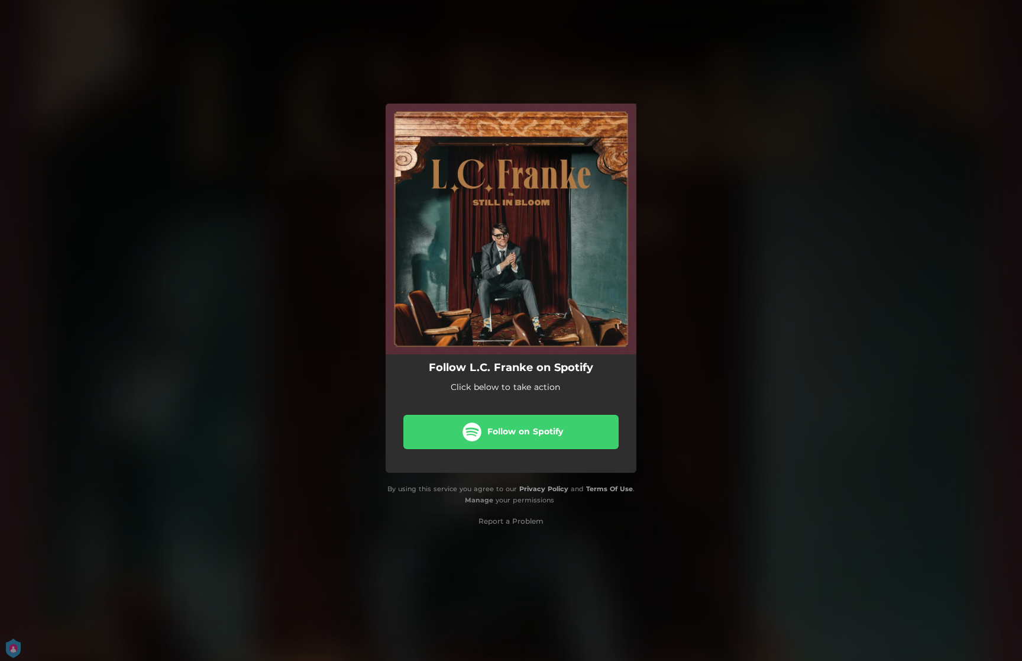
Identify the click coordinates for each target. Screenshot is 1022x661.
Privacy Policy (543, 489)
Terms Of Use (609, 489)
